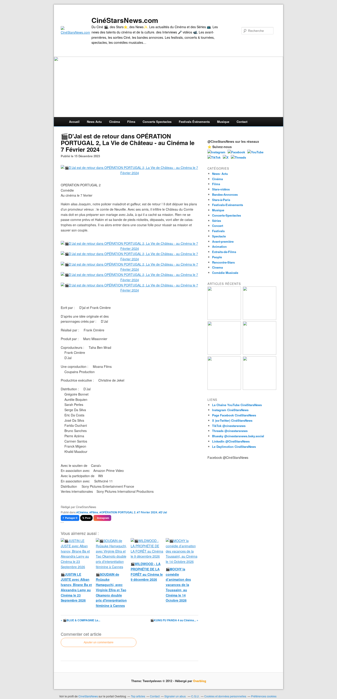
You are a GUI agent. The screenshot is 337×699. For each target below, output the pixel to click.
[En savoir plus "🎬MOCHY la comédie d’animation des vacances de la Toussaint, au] (224, 388)
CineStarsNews (88, 696)
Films (131, 121)
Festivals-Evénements (227, 205)
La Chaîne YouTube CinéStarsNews (237, 405)
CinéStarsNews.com (124, 20)
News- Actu (220, 173)
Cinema (217, 267)
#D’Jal (163, 512)
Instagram (102, 518)
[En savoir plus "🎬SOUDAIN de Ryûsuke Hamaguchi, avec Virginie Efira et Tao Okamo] (259, 318)
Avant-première (223, 241)
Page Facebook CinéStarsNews (234, 415)
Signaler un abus (175, 696)
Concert (217, 225)
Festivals (218, 231)
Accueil (74, 121)
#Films (93, 512)
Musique (223, 121)
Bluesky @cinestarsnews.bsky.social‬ (238, 436)
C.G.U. (195, 696)
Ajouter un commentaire (98, 642)
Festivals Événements (194, 121)
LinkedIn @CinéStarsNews (231, 441)
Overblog (199, 681)
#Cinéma (82, 512)
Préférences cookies (263, 696)
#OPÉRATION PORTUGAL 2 (117, 512)
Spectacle (219, 236)
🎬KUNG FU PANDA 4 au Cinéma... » (174, 620)
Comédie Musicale (225, 272)
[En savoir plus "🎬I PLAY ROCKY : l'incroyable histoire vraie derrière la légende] (259, 388)
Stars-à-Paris (221, 200)
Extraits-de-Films (224, 252)
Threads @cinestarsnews (230, 431)
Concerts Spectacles (157, 121)
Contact (242, 121)
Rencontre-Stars (223, 262)
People (217, 257)
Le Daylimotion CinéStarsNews (234, 446)
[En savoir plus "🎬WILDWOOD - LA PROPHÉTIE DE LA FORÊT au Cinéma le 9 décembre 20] (259, 353)
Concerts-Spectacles (226, 215)
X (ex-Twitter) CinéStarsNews (232, 420)
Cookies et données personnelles (225, 696)
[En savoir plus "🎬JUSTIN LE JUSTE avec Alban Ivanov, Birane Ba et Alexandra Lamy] (224, 318)
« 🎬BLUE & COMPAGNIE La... (80, 620)
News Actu (94, 121)
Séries (216, 220)
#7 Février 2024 (147, 512)
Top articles (138, 696)
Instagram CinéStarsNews (230, 410)
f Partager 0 (70, 518)
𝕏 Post (86, 518)
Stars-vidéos (221, 189)
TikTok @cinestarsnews (229, 426)
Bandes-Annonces (225, 194)
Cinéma (114, 121)
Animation (219, 246)
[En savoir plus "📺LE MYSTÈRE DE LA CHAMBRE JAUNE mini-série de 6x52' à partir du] (224, 353)
